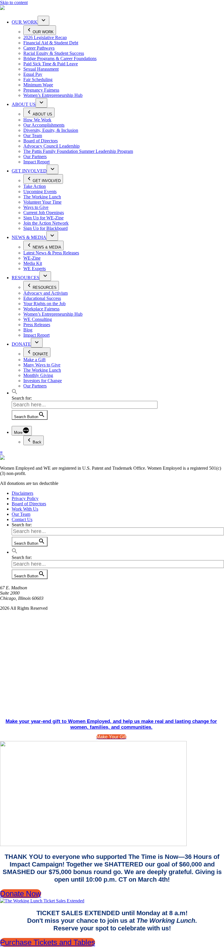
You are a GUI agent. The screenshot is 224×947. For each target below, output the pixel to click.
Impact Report (36, 161)
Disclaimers (22, 493)
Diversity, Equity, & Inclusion (50, 130)
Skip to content (14, 2)
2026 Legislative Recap (45, 37)
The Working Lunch (42, 196)
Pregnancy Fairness (41, 90)
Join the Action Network (46, 223)
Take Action (34, 186)
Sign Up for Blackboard (45, 228)
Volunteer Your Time (42, 202)
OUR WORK (25, 22)
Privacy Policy (25, 498)
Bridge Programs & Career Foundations (60, 58)
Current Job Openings (43, 212)
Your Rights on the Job (44, 303)
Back (37, 442)
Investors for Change (42, 380)
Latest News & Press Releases (51, 252)
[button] (15, 392)
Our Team (32, 135)
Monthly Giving (38, 375)
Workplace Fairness (41, 308)
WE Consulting (37, 319)
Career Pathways (39, 48)
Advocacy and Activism (45, 293)
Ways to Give (35, 207)
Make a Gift (34, 359)
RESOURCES (25, 277)
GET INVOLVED (29, 170)
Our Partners (35, 156)
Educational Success (42, 298)
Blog (27, 329)
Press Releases (36, 324)
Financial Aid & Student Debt (50, 42)
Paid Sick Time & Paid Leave (50, 63)
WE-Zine (32, 258)
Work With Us (25, 508)
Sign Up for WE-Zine (43, 217)
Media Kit (32, 263)
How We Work (37, 119)
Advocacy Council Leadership (51, 146)
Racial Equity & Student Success (53, 53)
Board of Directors (40, 140)
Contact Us (22, 519)
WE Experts (34, 268)
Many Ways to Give (41, 364)
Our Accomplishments (43, 125)
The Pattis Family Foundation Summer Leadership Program (78, 151)
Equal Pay (32, 74)
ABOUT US (24, 104)
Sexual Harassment (41, 69)
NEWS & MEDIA (29, 237)
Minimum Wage (38, 84)
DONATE (21, 344)
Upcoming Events (40, 191)
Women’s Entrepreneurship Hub (53, 95)
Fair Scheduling (37, 79)
